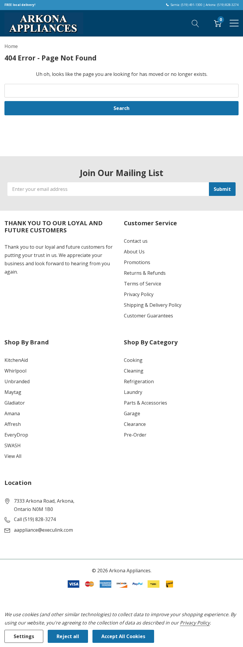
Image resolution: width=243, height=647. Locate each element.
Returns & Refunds (145, 273)
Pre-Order (135, 435)
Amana (12, 413)
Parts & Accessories (145, 403)
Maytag (12, 392)
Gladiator (14, 403)
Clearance (135, 424)
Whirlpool (15, 371)
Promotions (137, 262)
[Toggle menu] (234, 23)
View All (12, 456)
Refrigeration (139, 381)
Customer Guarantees (148, 315)
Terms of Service (142, 283)
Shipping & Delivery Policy (152, 305)
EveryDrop (16, 435)
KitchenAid (16, 360)
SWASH (12, 445)
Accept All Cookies (123, 636)
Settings (24, 636)
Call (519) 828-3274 (35, 519)
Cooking (133, 360)
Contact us (136, 241)
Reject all (68, 636)
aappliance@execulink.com (43, 530)
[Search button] (195, 23)
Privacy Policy (139, 294)
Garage (132, 413)
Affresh (12, 424)
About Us (134, 251)
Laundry (133, 392)
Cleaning (133, 371)
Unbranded (17, 381)
